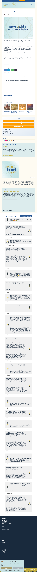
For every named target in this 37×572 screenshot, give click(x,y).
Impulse (3, 546)
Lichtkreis (4, 159)
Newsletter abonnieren (5, 529)
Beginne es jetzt (21, 111)
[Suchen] (31, 4)
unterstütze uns (21, 0)
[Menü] (33, 4)
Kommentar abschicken (8, 95)
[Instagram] (6, 140)
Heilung (3, 544)
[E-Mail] (15, 70)
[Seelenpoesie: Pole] (7, 107)
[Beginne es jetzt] (22, 107)
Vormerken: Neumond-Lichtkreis (8, 180)
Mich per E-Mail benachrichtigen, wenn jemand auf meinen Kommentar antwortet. (16, 80)
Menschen (3, 543)
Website (25, 76)
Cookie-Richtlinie (7, 570)
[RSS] (11, 140)
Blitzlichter (4, 551)
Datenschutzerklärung (13, 570)
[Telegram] (8, 70)
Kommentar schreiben (7, 82)
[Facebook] (5, 70)
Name (5, 76)
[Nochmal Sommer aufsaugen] (30, 107)
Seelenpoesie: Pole (7, 111)
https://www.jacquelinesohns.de (8, 155)
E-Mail (15, 76)
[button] (22, 561)
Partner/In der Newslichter (10, 144)
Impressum (18, 570)
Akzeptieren (6, 568)
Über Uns (3, 557)
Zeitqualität (4, 550)
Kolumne (3, 548)
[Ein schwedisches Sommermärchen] (14, 107)
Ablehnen (18, 568)
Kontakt (3, 526)
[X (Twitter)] (7, 140)
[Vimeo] (9, 140)
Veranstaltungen (7, 189)
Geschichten (6, 65)
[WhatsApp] (12, 70)
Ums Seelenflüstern (6, 146)
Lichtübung (4, 549)
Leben (19, 14)
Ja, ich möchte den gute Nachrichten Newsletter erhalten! (13, 92)
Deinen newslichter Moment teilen (26, 216)
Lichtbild (3, 552)
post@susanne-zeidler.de (18, 197)
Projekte (3, 542)
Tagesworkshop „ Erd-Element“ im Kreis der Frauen (11, 191)
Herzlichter (17, 14)
